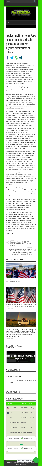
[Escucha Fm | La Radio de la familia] (21, 14)
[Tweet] (12, 58)
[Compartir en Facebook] (7, 58)
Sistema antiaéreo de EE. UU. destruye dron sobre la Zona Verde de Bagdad (22, 243)
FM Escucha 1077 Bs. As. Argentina (26, 380)
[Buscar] (34, 1)
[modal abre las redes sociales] (20, 58)
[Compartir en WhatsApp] (16, 58)
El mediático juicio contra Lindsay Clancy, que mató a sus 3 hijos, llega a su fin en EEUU (21, 305)
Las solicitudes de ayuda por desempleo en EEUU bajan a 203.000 (20, 280)
